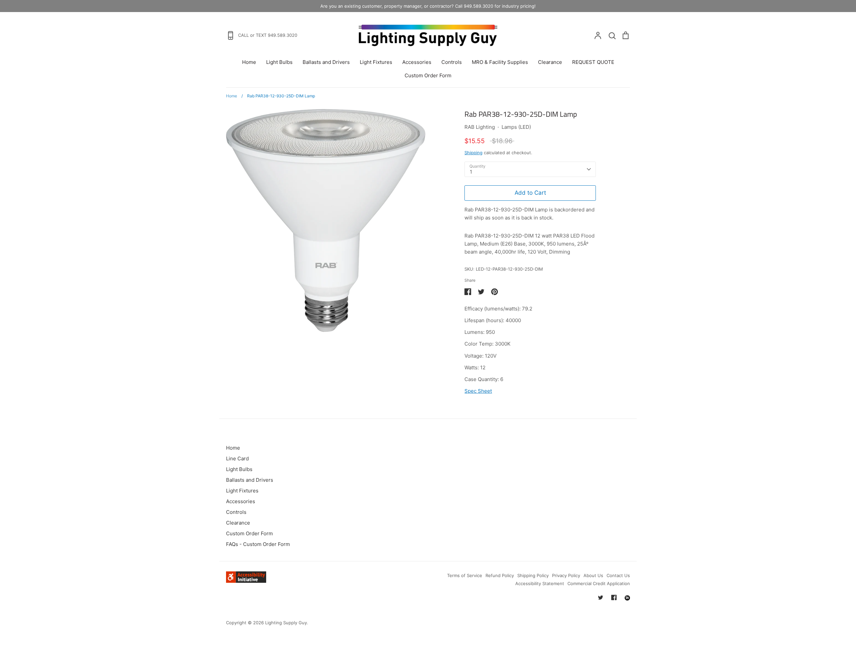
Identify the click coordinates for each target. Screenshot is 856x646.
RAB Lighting (479, 127)
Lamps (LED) (516, 127)
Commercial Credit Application (598, 583)
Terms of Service (464, 575)
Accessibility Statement (539, 583)
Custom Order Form (428, 75)
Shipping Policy (533, 575)
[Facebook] (614, 597)
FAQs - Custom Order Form (258, 544)
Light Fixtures (376, 62)
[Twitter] (600, 597)
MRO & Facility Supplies (500, 62)
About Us (593, 575)
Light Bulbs (279, 62)
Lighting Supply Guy (286, 622)
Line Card (237, 458)
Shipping (473, 152)
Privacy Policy (566, 575)
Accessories (416, 62)
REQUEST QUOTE (593, 62)
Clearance (550, 62)
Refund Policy (500, 575)
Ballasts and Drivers (326, 62)
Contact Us (618, 575)
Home (249, 62)
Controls (451, 62)
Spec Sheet (478, 391)
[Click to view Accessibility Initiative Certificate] (246, 581)
